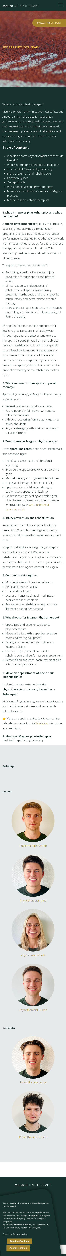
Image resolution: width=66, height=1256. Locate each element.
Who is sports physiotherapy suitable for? (33, 165)
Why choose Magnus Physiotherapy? (30, 187)
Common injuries (17, 178)
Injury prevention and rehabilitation (29, 173)
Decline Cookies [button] (19, 1241)
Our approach (16, 182)
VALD (32, 505)
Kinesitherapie (20, 6)
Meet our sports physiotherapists (28, 200)
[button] (20, 1234)
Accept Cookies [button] (18, 1248)
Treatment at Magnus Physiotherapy (29, 169)
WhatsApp (41, 723)
